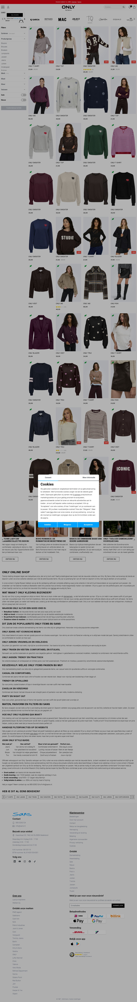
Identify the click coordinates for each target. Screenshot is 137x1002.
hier (51, 512)
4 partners (77, 495)
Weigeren (67, 525)
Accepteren (88, 525)
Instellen (47, 525)
